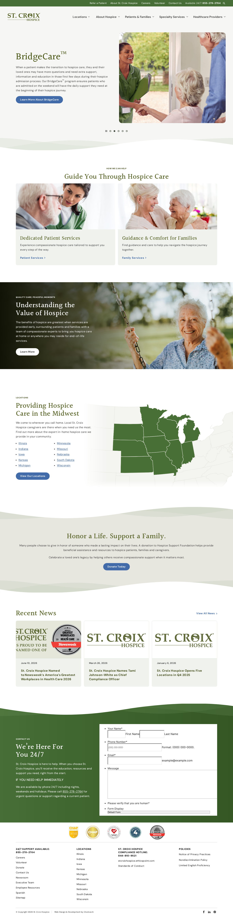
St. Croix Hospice (41, 912)
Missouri (62, 449)
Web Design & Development (67, 912)
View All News (205, 613)
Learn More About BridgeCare (39, 99)
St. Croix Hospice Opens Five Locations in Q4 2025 (179, 673)
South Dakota (65, 460)
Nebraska (63, 454)
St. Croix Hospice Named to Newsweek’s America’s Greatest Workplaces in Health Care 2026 (48, 675)
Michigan (24, 465)
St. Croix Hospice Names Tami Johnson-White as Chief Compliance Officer (112, 675)
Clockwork (89, 912)
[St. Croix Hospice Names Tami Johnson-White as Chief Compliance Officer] (116, 657)
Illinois (23, 443)
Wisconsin (63, 465)
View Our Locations (32, 476)
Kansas (23, 460)
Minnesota (64, 443)
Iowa (22, 454)
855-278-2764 (73, 791)
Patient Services (31, 258)
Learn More (27, 351)
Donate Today (116, 566)
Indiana (23, 449)
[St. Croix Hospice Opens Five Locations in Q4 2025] (184, 657)
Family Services (133, 258)
